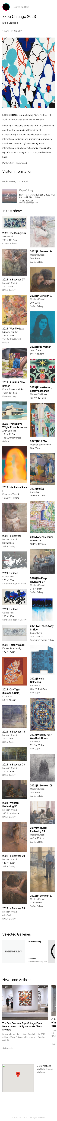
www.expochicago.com (28, 202)
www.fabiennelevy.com (37, 961)
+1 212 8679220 (26, 200)
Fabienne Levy (34, 941)
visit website (7, 1048)
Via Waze (41, 1072)
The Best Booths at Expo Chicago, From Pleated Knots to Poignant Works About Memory (22, 1026)
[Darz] (6, 7)
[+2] (13, 951)
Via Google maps (45, 1069)
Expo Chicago (10, 22)
